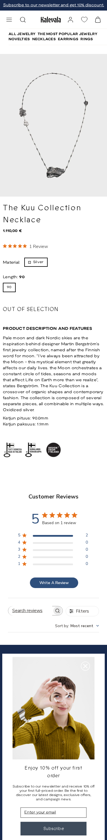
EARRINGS (68, 39)
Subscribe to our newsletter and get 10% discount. (53, 5)
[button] (9, 20)
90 (9, 287)
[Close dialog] (85, 666)
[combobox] (77, 626)
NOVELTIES (19, 39)
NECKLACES (44, 39)
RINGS (86, 39)
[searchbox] (30, 610)
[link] (70, 20)
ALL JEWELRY (22, 34)
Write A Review (54, 582)
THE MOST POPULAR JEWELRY (67, 34)
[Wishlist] (84, 20)
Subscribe (53, 828)
